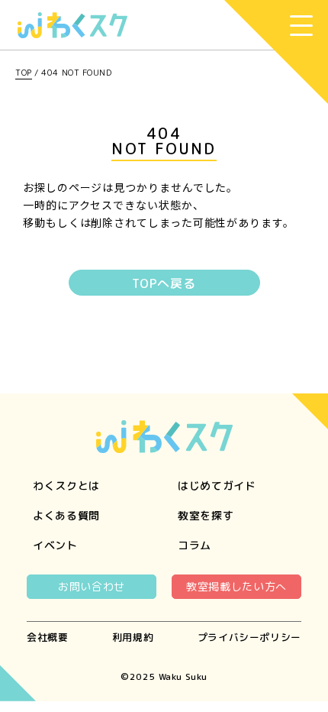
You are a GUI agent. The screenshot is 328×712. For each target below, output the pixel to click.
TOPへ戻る (164, 283)
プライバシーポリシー (249, 637)
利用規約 (133, 637)
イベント (55, 545)
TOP (23, 72)
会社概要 (48, 637)
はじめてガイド (217, 485)
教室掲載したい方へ (236, 586)
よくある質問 (66, 515)
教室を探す (206, 515)
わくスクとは (66, 485)
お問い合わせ (91, 586)
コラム (194, 545)
